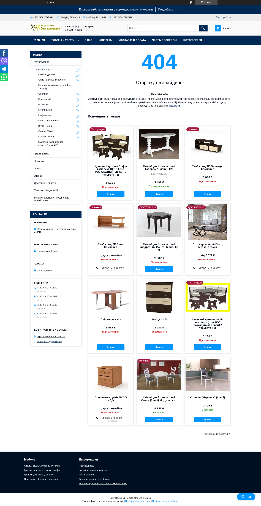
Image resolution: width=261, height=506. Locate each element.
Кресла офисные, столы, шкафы (42, 470)
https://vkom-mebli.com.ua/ (51, 336)
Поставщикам (86, 465)
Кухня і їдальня (46, 74)
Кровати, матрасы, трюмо (38, 474)
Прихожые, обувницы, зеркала (41, 479)
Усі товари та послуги (216, 434)
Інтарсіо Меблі (46, 136)
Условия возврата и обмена (94, 479)
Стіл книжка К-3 (111, 319)
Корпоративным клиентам (93, 470)
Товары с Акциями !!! (46, 190)
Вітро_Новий (45, 126)
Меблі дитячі (45, 109)
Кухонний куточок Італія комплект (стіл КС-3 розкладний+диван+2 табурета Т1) (207, 323)
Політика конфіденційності (165, 501)
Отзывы (38, 175)
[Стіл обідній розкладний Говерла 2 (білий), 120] (159, 144)
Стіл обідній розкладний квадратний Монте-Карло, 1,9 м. (159, 247)
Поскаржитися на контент (138, 501)
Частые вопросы (164, 40)
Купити (110, 194)
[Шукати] (203, 28)
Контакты (106, 40)
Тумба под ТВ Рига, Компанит (110, 245)
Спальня (43, 93)
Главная (39, 40)
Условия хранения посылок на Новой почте (51, 199)
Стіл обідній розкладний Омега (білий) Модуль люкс (159, 399)
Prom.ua (147, 498)
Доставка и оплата (132, 40)
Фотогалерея (192, 40)
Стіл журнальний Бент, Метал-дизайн (207, 245)
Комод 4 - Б (159, 319)
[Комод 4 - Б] (159, 297)
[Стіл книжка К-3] (110, 297)
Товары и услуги (63, 40)
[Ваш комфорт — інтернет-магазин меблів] (45, 31)
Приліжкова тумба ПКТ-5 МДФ (111, 399)
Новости (39, 161)
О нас (88, 40)
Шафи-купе (44, 115)
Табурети (174, 105)
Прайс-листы (41, 153)
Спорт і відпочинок (48, 120)
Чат (249, 496)
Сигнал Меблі (45, 131)
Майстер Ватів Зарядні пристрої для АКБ (51, 143)
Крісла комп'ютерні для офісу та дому (55, 87)
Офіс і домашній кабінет (52, 79)
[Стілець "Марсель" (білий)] (207, 375)
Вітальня (43, 104)
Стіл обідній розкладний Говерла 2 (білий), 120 (159, 167)
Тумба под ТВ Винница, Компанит (207, 167)
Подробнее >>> (168, 9)
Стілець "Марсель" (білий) (207, 397)
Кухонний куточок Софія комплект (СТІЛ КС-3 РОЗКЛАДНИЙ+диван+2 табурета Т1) (111, 170)
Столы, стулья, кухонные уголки (42, 465)
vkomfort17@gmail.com (49, 341)
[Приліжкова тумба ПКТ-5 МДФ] (110, 375)
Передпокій (44, 99)
